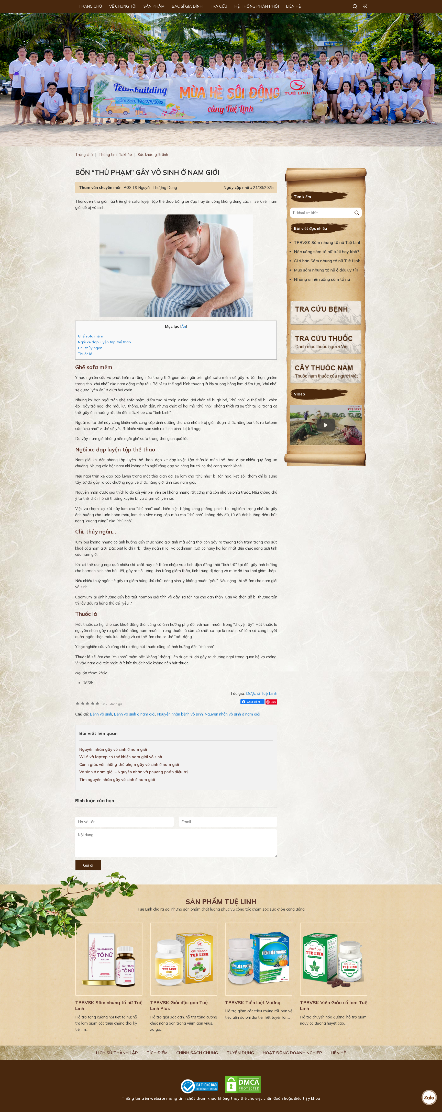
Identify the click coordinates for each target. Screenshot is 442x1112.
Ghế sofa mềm (90, 336)
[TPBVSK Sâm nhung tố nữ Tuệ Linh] (108, 959)
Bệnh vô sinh (101, 714)
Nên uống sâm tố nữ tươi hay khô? (326, 251)
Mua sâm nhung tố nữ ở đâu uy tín (326, 270)
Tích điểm (157, 1052)
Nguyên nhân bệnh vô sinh (180, 714)
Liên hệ (338, 1052)
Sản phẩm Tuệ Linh (221, 902)
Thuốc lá (85, 353)
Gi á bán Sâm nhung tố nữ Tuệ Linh (327, 260)
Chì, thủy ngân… (91, 348)
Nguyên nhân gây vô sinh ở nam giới (113, 749)
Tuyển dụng (240, 1052)
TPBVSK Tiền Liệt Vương (252, 1002)
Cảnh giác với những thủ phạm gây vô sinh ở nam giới (129, 764)
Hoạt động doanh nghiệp (292, 1052)
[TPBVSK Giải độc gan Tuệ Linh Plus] (183, 959)
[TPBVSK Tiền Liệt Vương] (258, 959)
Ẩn (183, 326)
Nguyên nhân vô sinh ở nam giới (232, 714)
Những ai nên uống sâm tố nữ (322, 279)
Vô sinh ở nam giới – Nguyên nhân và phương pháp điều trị (133, 771)
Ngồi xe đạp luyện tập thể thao (104, 342)
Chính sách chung (197, 1052)
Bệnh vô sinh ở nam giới (134, 714)
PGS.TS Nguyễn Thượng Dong (150, 187)
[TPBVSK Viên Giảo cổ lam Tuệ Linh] (333, 959)
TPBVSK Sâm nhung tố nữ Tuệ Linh (327, 242)
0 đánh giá (112, 704)
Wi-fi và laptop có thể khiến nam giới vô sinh (120, 756)
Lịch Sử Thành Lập (117, 1052)
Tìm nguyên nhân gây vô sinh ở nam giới (117, 779)
